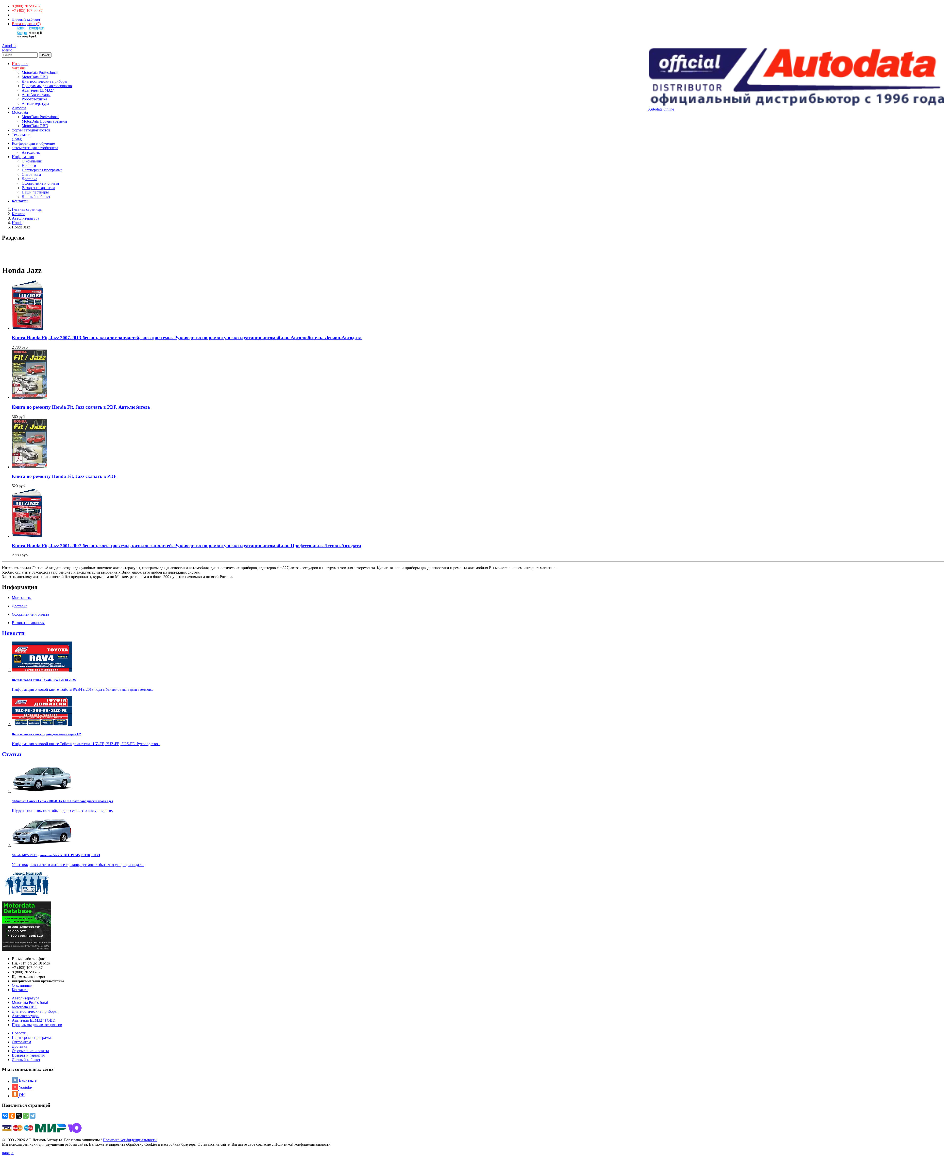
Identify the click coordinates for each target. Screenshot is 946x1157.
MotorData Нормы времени (44, 121)
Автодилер (31, 152)
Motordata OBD (24, 1007)
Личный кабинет (26, 19)
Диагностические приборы (44, 81)
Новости (29, 165)
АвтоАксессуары (36, 95)
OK (22, 1095)
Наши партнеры (35, 192)
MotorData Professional (40, 117)
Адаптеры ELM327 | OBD (33, 1020)
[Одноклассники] (12, 1116)
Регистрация (36, 28)
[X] (19, 1116)
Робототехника (34, 99)
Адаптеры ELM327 (38, 90)
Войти (20, 28)
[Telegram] (32, 1116)
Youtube (25, 1087)
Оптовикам (31, 174)
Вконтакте (27, 1080)
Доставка (29, 179)
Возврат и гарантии (38, 188)
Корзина (22, 32)
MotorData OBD (35, 77)
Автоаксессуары (25, 1016)
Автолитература (35, 103)
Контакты (20, 990)
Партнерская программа (42, 170)
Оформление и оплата (40, 183)
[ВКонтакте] (5, 1116)
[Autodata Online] (796, 77)
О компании (32, 161)
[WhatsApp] (26, 1116)
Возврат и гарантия (28, 1055)
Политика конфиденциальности (130, 1140)
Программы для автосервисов (47, 86)
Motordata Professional (40, 72)
